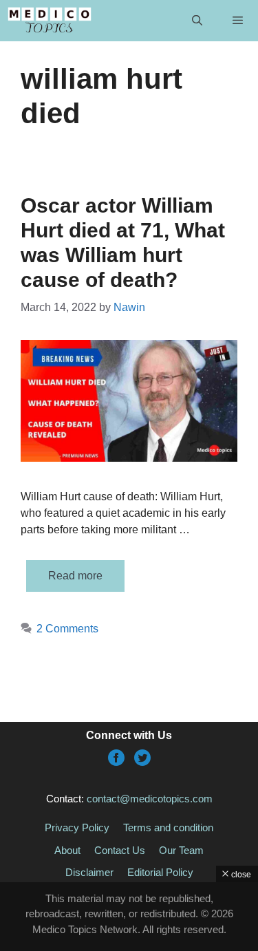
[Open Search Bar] (196, 20)
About (67, 850)
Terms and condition (168, 827)
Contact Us (119, 850)
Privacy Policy (77, 827)
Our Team (181, 850)
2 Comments (67, 628)
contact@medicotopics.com (150, 798)
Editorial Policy (160, 872)
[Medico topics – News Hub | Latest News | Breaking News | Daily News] (49, 20)
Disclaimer (89, 872)
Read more (75, 575)
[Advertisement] (129, 916)
